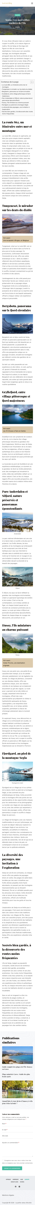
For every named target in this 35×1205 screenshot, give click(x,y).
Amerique (15, 1179)
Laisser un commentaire (12, 1168)
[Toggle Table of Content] (31, 82)
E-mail (4, 1130)
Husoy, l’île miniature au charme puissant (15, 102)
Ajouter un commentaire (10, 1142)
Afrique (8, 1179)
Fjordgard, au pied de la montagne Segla (15, 105)
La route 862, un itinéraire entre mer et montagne (14, 86)
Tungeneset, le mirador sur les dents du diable (17, 89)
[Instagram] (19, 1186)
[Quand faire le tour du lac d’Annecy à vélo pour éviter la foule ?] (17, 1089)
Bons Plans (14, 1182)
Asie (21, 1179)
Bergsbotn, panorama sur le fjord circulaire (16, 91)
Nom (4, 1124)
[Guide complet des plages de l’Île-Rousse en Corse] (17, 1055)
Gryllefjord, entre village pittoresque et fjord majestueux (16, 95)
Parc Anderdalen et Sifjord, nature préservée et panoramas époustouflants (17, 99)
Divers (22, 1182)
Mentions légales (8, 1195)
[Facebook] (15, 1186)
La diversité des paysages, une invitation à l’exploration (15, 108)
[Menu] (32, 3)
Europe (17, 15)
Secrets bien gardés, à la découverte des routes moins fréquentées (17, 113)
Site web (5, 1136)
